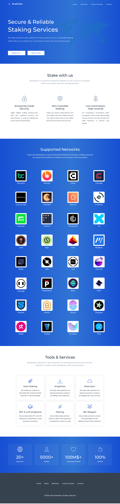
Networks (83, 4)
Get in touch (36, 53)
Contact (109, 4)
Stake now (16, 53)
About (75, 4)
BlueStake (17, 3)
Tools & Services (97, 4)
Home (39, 483)
